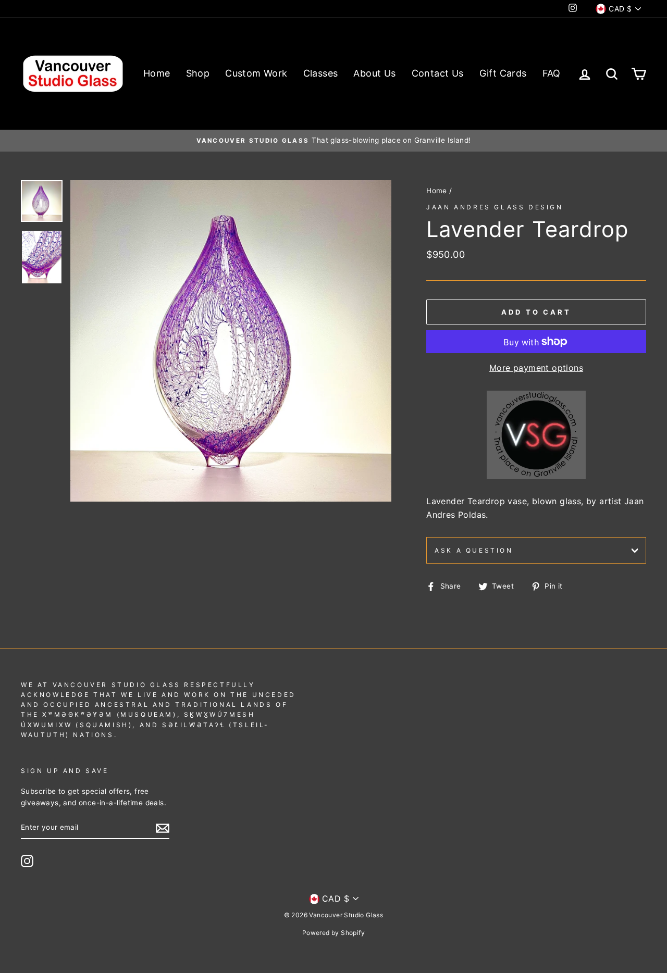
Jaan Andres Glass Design (494, 207)
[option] (333, 140)
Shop (198, 73)
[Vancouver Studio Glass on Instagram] (27, 861)
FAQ (551, 73)
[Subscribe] (162, 828)
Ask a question (474, 550)
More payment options (536, 368)
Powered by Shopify (333, 933)
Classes (320, 73)
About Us (374, 73)
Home (156, 73)
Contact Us (438, 73)
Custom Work (256, 73)
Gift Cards (503, 73)
